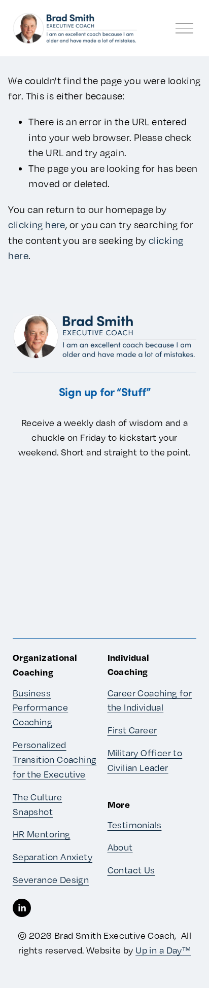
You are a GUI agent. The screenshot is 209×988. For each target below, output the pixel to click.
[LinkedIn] (22, 908)
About (120, 847)
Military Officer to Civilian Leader (145, 760)
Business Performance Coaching (40, 707)
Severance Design (51, 879)
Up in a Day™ (163, 950)
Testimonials (135, 824)
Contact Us (131, 869)
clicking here (36, 224)
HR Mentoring (42, 833)
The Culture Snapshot (37, 804)
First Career (132, 729)
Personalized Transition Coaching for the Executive (55, 759)
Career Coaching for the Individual (150, 700)
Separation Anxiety (52, 856)
